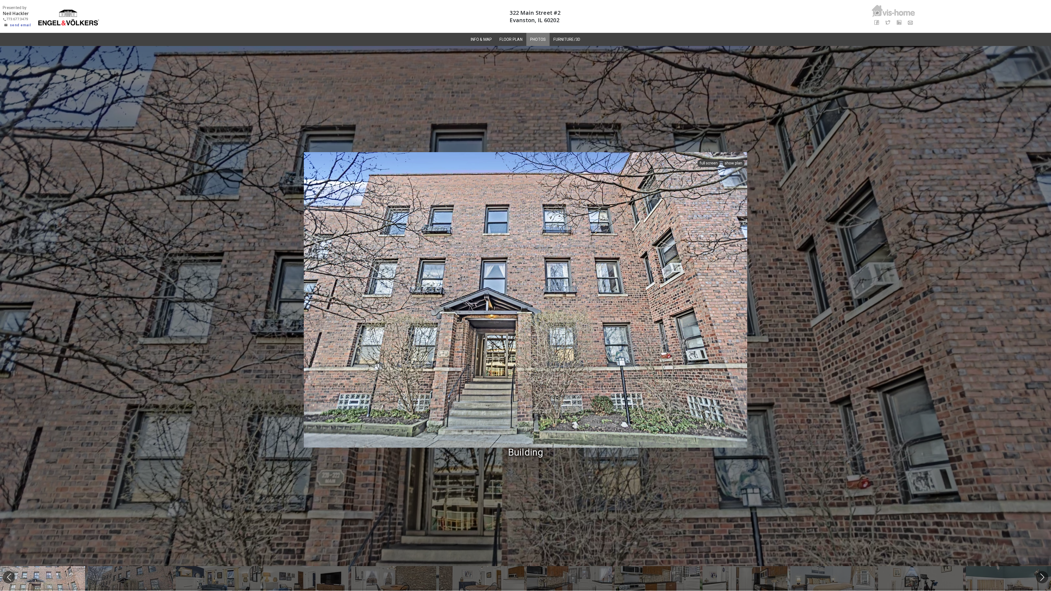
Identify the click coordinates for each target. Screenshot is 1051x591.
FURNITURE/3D (566, 39)
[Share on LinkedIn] (899, 22)
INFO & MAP (481, 39)
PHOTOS (538, 39)
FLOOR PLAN (510, 39)
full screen (709, 163)
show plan (733, 163)
